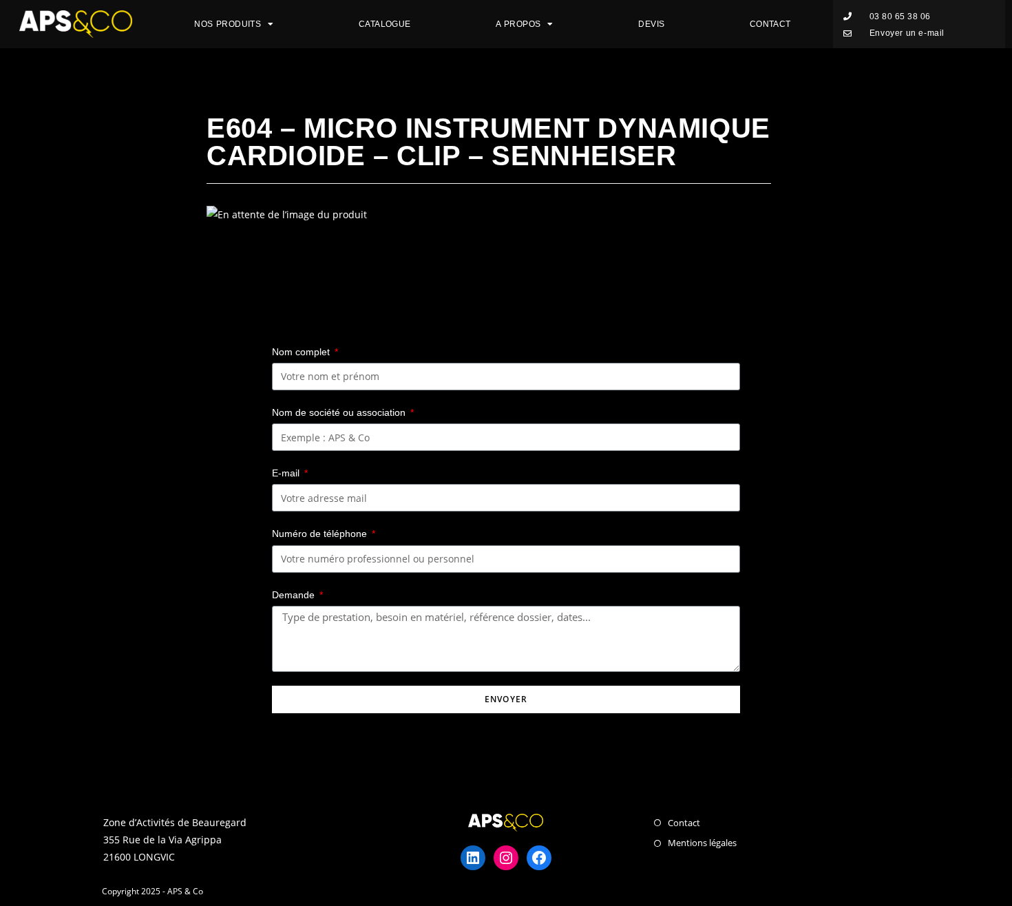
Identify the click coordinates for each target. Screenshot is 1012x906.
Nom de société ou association (340, 412)
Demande (294, 594)
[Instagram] (506, 857)
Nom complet (302, 351)
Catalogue (385, 24)
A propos (518, 24)
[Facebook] (539, 857)
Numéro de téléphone (321, 533)
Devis (651, 24)
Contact (770, 24)
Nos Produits (227, 24)
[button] (887, 17)
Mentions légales (702, 842)
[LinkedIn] (473, 857)
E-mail (287, 472)
